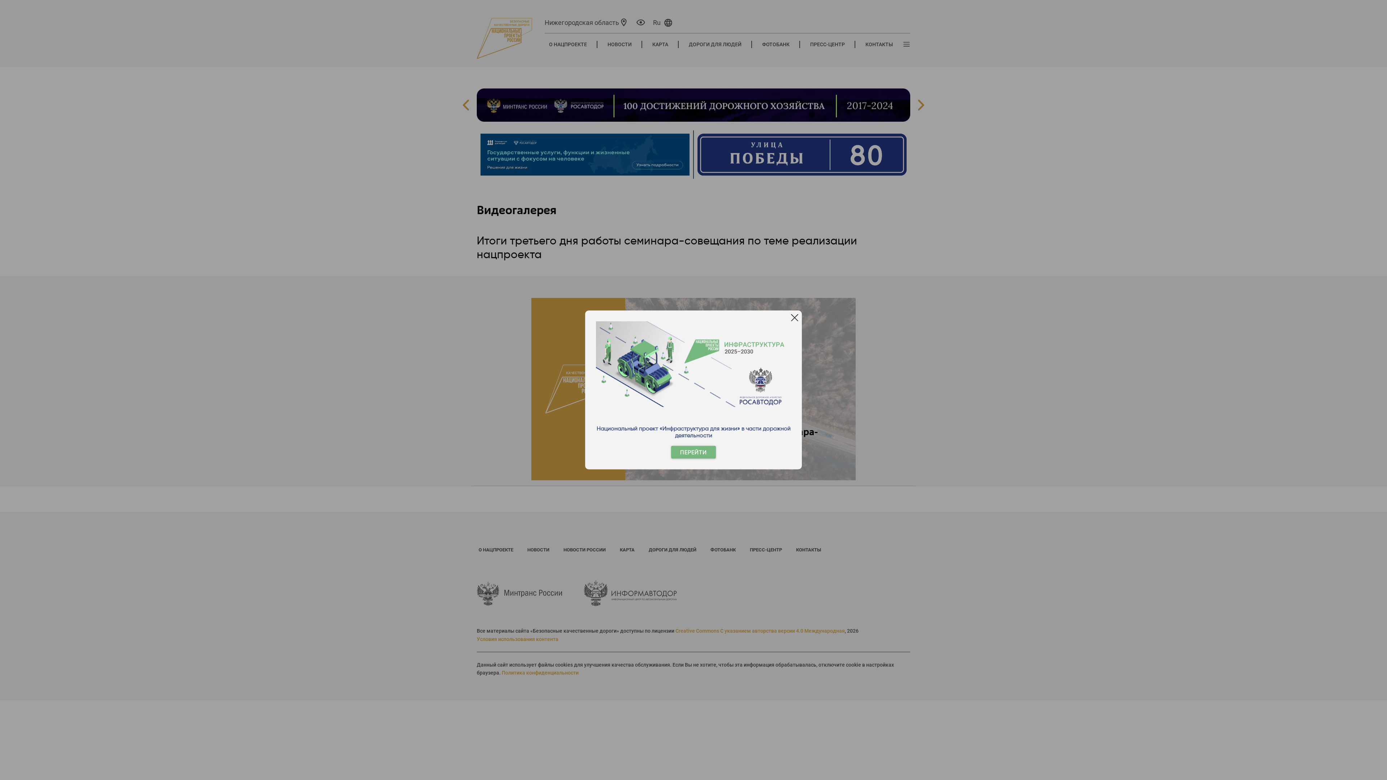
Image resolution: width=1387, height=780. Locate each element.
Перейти (693, 452)
